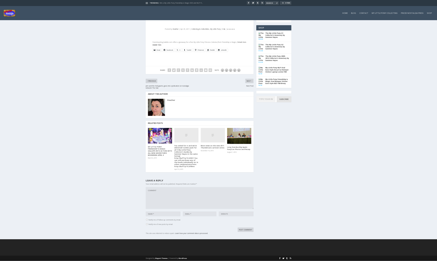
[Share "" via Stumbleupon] (201, 70)
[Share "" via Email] (205, 70)
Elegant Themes (161, 258)
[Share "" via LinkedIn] (192, 70)
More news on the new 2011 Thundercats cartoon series (212, 147)
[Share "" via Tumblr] (183, 70)
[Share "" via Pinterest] (187, 70)
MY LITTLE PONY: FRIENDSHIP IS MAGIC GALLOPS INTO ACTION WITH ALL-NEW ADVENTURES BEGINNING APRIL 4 (160, 151)
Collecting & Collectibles (200, 29)
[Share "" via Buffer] (196, 70)
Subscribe (284, 99)
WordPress (183, 258)
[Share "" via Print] (210, 70)
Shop (429, 13)
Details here (241, 42)
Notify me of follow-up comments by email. (164, 220)
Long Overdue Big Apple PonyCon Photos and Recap (238, 148)
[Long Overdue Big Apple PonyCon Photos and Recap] (239, 136)
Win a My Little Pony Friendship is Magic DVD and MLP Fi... (181, 3)
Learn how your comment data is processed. (191, 233)
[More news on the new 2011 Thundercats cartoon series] (213, 135)
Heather (176, 29)
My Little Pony (215, 29)
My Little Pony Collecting (385, 13)
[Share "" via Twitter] (174, 70)
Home (345, 13)
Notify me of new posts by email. (160, 224)
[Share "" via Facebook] (169, 70)
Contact (363, 13)
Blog (353, 13)
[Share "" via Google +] (178, 70)
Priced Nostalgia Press (412, 13)
